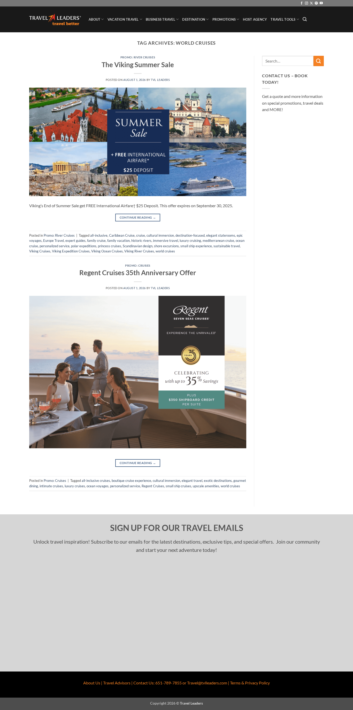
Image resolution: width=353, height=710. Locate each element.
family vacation (118, 240)
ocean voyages (98, 486)
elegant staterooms (220, 235)
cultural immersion (160, 235)
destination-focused (190, 235)
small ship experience (196, 246)
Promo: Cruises (137, 265)
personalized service (55, 246)
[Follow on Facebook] (301, 3)
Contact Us (143, 682)
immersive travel (165, 240)
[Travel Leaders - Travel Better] (55, 19)
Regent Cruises (153, 486)
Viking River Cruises (139, 251)
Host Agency (255, 19)
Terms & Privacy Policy (250, 682)
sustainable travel (226, 246)
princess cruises (109, 246)
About (94, 19)
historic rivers (141, 240)
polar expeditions (83, 246)
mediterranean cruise (218, 240)
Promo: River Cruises (137, 57)
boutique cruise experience (131, 481)
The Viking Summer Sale (138, 64)
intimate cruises (51, 486)
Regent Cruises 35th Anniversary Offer (137, 272)
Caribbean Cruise (122, 235)
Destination (193, 19)
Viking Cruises (39, 251)
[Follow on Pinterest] (316, 3)
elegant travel (192, 481)
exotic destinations (218, 481)
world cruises (165, 251)
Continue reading (138, 217)
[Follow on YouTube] (321, 3)
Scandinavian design (137, 246)
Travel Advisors (117, 682)
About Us (91, 682)
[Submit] (318, 61)
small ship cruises (178, 486)
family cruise (96, 240)
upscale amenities (206, 486)
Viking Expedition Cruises (71, 251)
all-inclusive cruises (96, 481)
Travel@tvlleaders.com (207, 682)
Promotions (224, 19)
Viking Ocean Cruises (107, 251)
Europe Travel (53, 240)
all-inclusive (99, 235)
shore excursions (166, 246)
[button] (305, 19)
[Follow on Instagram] (306, 3)
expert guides (75, 240)
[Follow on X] (311, 3)
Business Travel (160, 19)
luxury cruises (75, 486)
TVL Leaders (160, 79)
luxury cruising (190, 240)
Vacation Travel (123, 19)
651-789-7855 (168, 682)
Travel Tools (283, 19)
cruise (140, 235)
